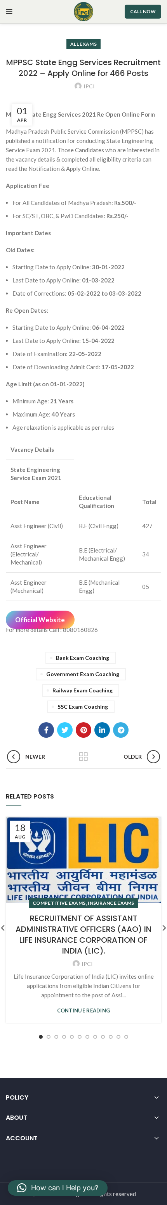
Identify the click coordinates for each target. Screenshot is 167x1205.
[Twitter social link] (65, 730)
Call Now (143, 11)
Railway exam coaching (82, 690)
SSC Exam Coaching (82, 706)
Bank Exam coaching (82, 657)
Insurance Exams (111, 903)
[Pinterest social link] (83, 730)
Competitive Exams (59, 903)
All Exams (83, 44)
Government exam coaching (82, 674)
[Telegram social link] (121, 730)
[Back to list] (83, 757)
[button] (58, 1188)
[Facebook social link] (46, 730)
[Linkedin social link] (102, 730)
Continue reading (83, 1010)
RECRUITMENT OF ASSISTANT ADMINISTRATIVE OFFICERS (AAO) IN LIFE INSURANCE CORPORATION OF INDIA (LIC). (83, 934)
